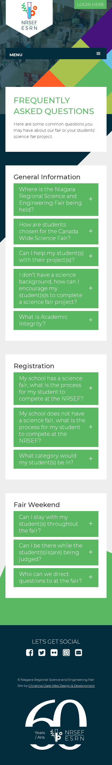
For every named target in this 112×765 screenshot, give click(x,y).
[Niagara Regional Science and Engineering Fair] (29, 36)
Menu (16, 54)
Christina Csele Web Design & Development (62, 686)
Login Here (90, 4)
